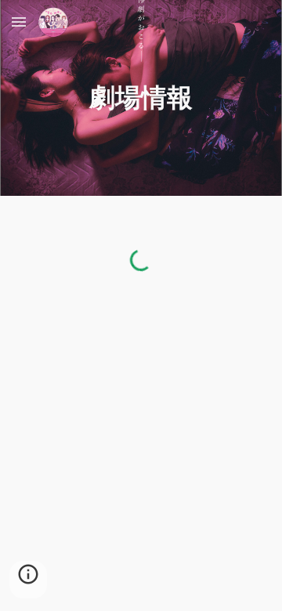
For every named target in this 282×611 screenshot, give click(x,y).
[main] (141, 98)
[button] (19, 21)
